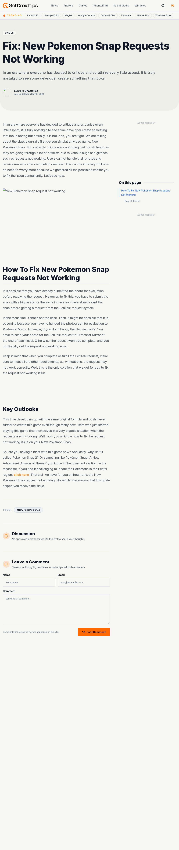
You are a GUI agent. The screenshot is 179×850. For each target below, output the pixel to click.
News (54, 5)
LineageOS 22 (51, 15)
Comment (9, 590)
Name (6, 574)
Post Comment (96, 631)
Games (83, 5)
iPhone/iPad (100, 5)
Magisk (68, 15)
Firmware (126, 15)
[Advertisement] (146, 148)
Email (61, 574)
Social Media (121, 5)
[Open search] (162, 5)
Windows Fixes (163, 15)
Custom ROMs (108, 15)
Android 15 (32, 15)
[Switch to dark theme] (172, 5)
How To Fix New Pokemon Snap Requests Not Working (145, 192)
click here (21, 474)
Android (68, 5)
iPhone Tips (143, 15)
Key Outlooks (132, 201)
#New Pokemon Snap (28, 510)
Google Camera (86, 15)
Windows (140, 5)
